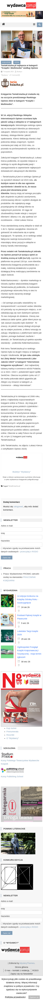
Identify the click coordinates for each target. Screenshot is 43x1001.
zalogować (18, 506)
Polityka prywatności (15, 997)
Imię (3, 533)
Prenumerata (12, 731)
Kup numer (11, 728)
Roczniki (10, 735)
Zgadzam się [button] (34, 997)
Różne (16, 62)
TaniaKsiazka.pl (14, 486)
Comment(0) (16, 75)
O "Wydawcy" (12, 738)
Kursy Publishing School (12, 776)
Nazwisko (5, 541)
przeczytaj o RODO (29, 551)
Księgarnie (6, 62)
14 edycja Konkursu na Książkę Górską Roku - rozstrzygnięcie (27, 599)
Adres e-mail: (7, 526)
